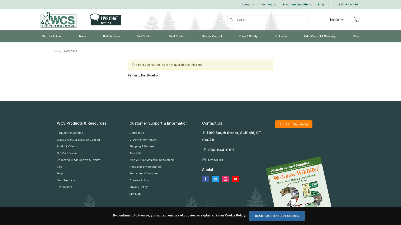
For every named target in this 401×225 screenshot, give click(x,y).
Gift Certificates (67, 153)
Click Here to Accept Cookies (277, 216)
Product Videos (67, 146)
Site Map (135, 193)
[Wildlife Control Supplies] (58, 20)
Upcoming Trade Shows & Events (78, 159)
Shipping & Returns (141, 146)
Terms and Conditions (143, 173)
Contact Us (136, 132)
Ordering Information (143, 139)
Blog (59, 166)
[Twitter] (215, 179)
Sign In (334, 19)
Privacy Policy (138, 187)
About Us (135, 153)
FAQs (60, 173)
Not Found (70, 50)
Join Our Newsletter (293, 124)
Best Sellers (64, 187)
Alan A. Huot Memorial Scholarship (152, 159)
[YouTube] (235, 179)
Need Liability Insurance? (145, 166)
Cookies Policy (139, 180)
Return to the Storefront (144, 75)
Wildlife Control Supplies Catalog (78, 139)
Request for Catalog (70, 132)
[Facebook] (205, 179)
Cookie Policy (235, 215)
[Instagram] (225, 179)
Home (57, 51)
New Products (66, 180)
